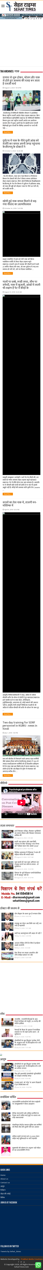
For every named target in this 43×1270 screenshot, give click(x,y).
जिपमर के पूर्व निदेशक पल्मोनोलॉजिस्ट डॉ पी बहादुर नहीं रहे (28, 874)
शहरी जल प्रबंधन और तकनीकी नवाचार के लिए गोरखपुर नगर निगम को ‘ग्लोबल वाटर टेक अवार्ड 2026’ (27, 844)
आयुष (2, 1186)
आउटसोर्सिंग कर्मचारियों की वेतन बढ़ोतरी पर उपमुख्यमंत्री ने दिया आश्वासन (26, 1103)
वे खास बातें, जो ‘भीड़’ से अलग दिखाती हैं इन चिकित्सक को (28, 1083)
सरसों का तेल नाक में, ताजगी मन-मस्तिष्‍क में (20, 504)
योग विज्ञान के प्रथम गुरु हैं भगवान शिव (28, 913)
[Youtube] (24, 1262)
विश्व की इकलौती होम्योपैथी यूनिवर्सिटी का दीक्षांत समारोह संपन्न (28, 1075)
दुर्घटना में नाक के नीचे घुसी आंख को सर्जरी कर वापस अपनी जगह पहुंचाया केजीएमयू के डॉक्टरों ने (21, 143)
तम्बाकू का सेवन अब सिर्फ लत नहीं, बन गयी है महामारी (28, 924)
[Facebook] (18, 1262)
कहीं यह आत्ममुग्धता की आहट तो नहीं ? (28, 933)
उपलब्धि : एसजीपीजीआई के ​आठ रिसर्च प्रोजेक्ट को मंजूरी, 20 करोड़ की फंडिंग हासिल (28, 1021)
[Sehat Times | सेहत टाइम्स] (22, 6)
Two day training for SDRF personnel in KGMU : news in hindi (20, 725)
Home (2, 1175)
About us (4, 1179)
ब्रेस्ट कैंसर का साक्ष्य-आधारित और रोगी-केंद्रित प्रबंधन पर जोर (26, 954)
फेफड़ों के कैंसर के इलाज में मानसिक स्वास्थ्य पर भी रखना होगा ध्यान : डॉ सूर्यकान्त (27, 1032)
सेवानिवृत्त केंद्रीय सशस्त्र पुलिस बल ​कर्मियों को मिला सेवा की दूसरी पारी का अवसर (27, 1126)
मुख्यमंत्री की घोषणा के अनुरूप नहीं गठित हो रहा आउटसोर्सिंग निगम (26, 1149)
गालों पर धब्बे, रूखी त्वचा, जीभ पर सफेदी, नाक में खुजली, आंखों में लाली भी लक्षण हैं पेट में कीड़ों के (21, 284)
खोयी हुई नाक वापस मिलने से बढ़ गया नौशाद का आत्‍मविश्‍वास (19, 203)
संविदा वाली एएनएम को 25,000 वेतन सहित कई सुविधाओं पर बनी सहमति (25, 1137)
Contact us (5, 1182)
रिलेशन (2, 1190)
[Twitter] (21, 1262)
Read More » (7, 132)
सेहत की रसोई (5, 1193)
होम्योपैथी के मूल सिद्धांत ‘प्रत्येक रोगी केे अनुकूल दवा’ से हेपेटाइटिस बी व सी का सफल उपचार (28, 1043)
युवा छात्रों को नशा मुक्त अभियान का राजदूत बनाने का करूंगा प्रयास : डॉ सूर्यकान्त (27, 864)
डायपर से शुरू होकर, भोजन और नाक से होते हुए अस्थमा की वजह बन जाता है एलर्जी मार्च (21, 80)
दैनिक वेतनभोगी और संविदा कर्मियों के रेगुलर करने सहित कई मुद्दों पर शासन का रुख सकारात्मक (26, 1115)
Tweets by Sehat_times (10, 1251)
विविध (2, 1197)
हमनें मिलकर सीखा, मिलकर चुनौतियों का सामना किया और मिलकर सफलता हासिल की (28, 833)
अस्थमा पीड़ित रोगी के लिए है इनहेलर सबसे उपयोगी (27, 944)
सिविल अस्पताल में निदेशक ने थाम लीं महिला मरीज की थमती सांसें (27, 853)
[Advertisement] (21, 42)
